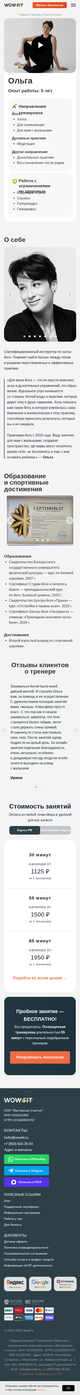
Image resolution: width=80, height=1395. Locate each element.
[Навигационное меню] (73, 5)
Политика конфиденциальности (26, 1247)
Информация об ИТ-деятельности (28, 1265)
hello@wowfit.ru (30, 1369)
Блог (7, 1200)
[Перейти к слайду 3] (44, 787)
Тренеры (36, 14)
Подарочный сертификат (21, 1206)
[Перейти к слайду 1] (36, 787)
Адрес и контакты (18, 1150)
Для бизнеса (13, 1224)
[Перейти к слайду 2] (40, 787)
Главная (24, 14)
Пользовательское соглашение (25, 1253)
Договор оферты (15, 1241)
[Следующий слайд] (76, 730)
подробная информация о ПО (40, 1374)
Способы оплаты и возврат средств (29, 1259)
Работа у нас (13, 1218)
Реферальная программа (22, 1212)
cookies (41, 1389)
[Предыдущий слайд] (3, 730)
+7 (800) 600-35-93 (56, 1369)
